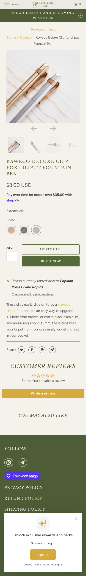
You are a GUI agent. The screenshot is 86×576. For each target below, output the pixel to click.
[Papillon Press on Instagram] (9, 462)
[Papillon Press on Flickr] (17, 462)
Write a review (43, 393)
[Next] (52, 128)
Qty (9, 248)
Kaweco (26, 37)
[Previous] (33, 128)
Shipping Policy (24, 509)
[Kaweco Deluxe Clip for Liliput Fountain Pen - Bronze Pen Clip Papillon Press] (42, 86)
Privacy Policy (23, 487)
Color (10, 220)
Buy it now (51, 261)
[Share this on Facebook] (31, 349)
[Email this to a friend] (52, 349)
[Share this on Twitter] (21, 349)
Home (11, 37)
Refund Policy (23, 498)
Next (51, 29)
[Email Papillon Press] (24, 462)
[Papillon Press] (43, 4)
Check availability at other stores (33, 294)
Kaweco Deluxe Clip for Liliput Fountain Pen (39, 167)
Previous (37, 29)
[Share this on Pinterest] (42, 349)
